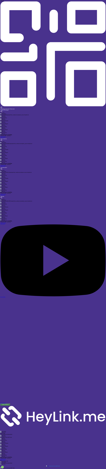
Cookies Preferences (5, 404)
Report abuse (3, 403)
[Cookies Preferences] (2, 467)
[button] (53, 352)
